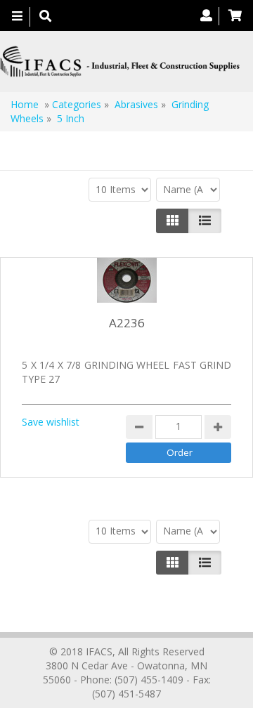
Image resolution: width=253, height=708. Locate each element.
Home (25, 104)
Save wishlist (50, 421)
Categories (76, 104)
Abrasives (138, 104)
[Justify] (204, 220)
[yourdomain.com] (121, 61)
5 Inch (70, 118)
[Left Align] (172, 220)
